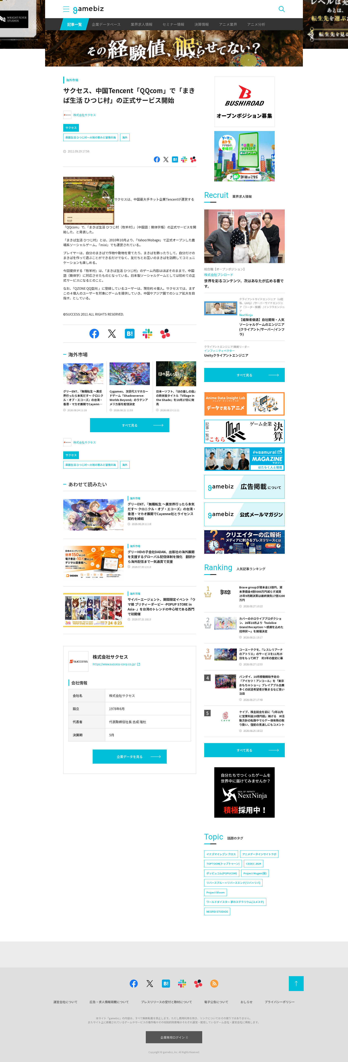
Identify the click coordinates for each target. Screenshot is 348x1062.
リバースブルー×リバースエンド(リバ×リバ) (233, 883)
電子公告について (216, 1002)
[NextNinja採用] (244, 792)
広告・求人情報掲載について (109, 1002)
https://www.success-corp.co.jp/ (114, 664)
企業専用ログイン (173, 1037)
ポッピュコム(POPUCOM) (221, 873)
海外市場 (72, 80)
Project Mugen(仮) (255, 873)
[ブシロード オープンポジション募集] (244, 102)
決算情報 (201, 24)
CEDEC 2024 (253, 863)
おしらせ (246, 1002)
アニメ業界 (228, 24)
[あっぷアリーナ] (244, 156)
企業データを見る (130, 756)
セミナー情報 (173, 24)
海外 (124, 137)
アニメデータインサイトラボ (259, 854)
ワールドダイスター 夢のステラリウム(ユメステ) (235, 902)
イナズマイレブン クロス (221, 854)
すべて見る (130, 425)
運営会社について (65, 1002)
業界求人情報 (141, 24)
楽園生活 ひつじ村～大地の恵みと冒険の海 (90, 137)
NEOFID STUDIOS (217, 911)
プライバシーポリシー (280, 1002)
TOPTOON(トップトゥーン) (223, 863)
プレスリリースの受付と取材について (166, 1002)
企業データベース (106, 24)
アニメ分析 (256, 24)
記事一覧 (74, 24)
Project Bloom (215, 892)
